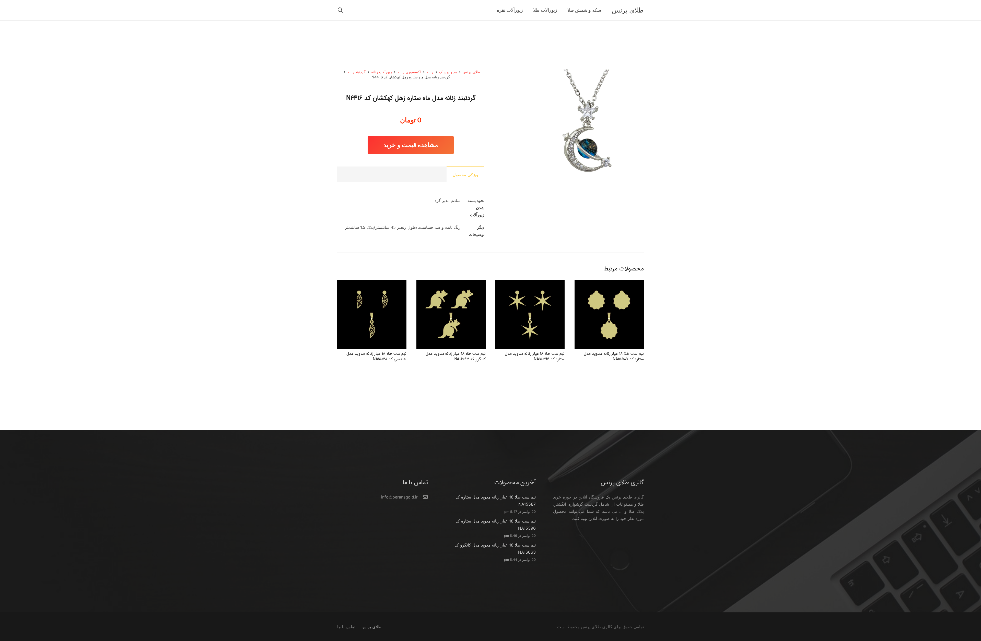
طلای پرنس (471, 72)
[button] (340, 10)
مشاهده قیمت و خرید (410, 145)
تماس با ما (346, 626)
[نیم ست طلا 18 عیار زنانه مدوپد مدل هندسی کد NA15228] (371, 283)
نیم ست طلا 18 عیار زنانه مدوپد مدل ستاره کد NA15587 (614, 356)
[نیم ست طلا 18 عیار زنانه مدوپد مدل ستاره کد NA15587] (609, 283)
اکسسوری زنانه (409, 72)
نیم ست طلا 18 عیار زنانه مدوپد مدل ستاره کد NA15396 (535, 356)
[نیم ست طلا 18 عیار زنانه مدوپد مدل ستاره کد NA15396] (530, 283)
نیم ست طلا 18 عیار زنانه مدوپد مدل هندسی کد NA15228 (376, 356)
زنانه (429, 72)
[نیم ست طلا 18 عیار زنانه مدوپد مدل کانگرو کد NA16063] (451, 283)
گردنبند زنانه (356, 72)
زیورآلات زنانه (381, 72)
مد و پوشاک (448, 72)
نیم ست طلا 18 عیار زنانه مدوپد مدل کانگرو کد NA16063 (456, 356)
